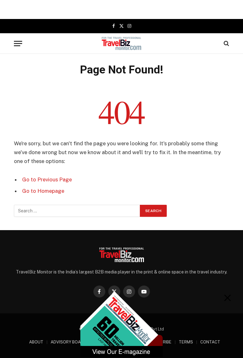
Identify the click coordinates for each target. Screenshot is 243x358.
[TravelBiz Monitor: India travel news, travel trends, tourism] (122, 43)
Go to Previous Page (47, 179)
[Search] (225, 43)
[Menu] (18, 43)
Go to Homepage (43, 191)
